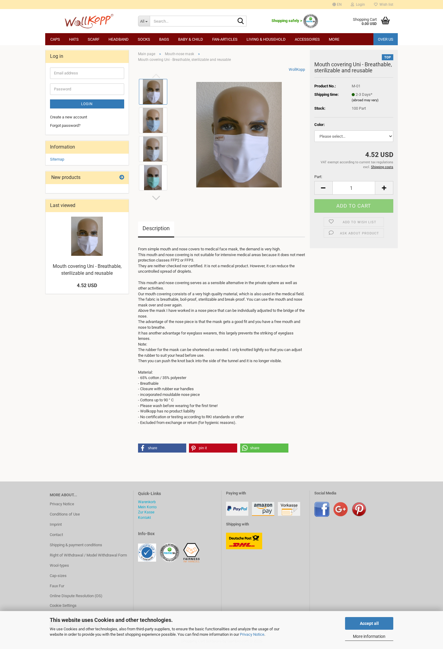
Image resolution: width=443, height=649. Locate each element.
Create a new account (68, 117)
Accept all (369, 623)
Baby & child (190, 39)
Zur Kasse (146, 512)
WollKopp (297, 69)
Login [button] (359, 4)
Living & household (266, 39)
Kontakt (144, 518)
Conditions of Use (65, 514)
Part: (318, 176)
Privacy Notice (252, 634)
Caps (55, 39)
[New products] (121, 177)
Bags (164, 39)
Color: (319, 124)
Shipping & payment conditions (76, 545)
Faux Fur (57, 586)
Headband (118, 39)
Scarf (93, 39)
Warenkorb (147, 502)
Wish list (385, 4)
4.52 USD (87, 285)
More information (369, 636)
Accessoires (307, 39)
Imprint (56, 524)
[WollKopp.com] (89, 21)
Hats (74, 39)
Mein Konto (147, 507)
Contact (56, 534)
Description (156, 228)
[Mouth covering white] (239, 134)
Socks (144, 39)
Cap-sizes (58, 575)
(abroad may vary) (365, 100)
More (334, 39)
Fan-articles (224, 39)
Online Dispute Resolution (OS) (76, 596)
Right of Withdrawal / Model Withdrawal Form (88, 555)
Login (87, 104)
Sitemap (57, 159)
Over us (385, 39)
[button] (337, 4)
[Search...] (241, 21)
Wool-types (59, 565)
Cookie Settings (63, 605)
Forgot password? (65, 125)
